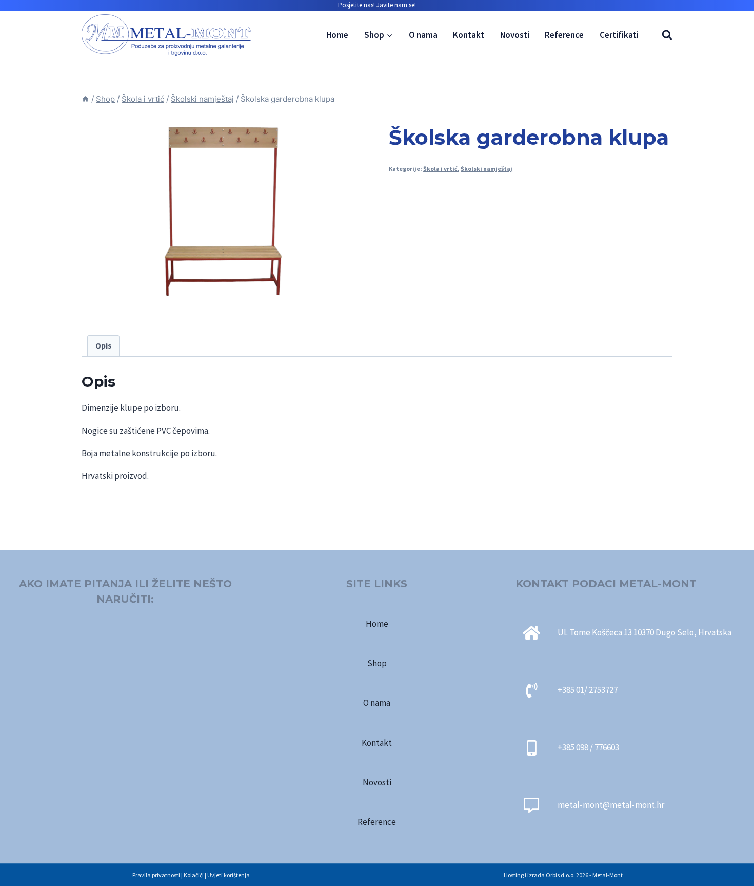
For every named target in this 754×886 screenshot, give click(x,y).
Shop (377, 663)
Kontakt (468, 35)
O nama (423, 35)
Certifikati (619, 35)
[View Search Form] (661, 35)
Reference (564, 35)
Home (337, 35)
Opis (103, 346)
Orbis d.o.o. (560, 875)
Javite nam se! (396, 5)
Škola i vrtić (440, 168)
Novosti (514, 35)
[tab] (103, 346)
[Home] (85, 99)
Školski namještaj (486, 168)
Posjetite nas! (356, 5)
